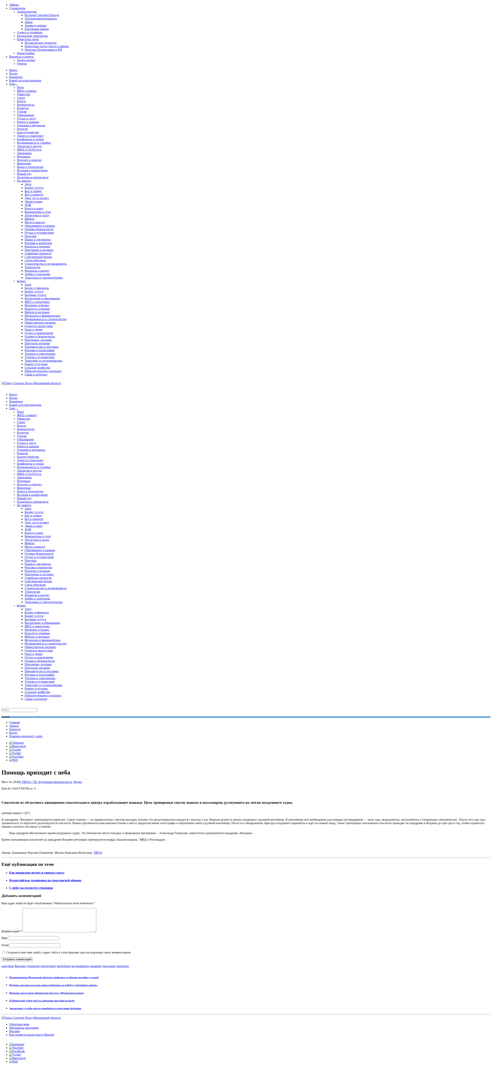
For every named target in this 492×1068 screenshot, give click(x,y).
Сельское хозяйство (37, 367)
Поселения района (37, 29)
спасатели (122, 966)
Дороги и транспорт (30, 135)
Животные (24, 163)
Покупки (31, 236)
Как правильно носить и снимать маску (37, 872)
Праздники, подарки (38, 340)
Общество (23, 94)
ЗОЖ (28, 205)
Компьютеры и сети (38, 212)
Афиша (14, 4)
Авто (28, 184)
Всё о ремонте (34, 194)
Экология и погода (29, 146)
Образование (25, 115)
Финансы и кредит (37, 270)
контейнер (64, 966)
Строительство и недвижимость (46, 263)
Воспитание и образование (42, 298)
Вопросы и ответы (21, 56)
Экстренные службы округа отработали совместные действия (45, 1008)
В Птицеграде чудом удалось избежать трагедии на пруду (42, 1000)
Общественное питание (40, 322)
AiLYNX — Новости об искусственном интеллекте (51, 1047)
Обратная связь (19, 1024)
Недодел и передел (29, 160)
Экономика (24, 153)
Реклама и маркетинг (38, 243)
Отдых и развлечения (39, 333)
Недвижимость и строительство (45, 319)
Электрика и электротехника (44, 277)
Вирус (13, 70)
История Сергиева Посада (42, 15)
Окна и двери (33, 329)
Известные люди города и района (47, 46)
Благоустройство (28, 132)
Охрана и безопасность (40, 336)
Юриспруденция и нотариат (43, 371)
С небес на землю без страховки (31, 887)
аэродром (8, 966)
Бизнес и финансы (37, 288)
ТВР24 (98, 852)
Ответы (22, 63)
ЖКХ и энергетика (37, 301)
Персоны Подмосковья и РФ (43, 49)
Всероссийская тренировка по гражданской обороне (45, 880)
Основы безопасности (39, 229)
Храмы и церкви (36, 25)
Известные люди (28, 39)
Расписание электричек (32, 35)
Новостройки (26, 53)
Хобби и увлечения (37, 274)
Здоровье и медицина (31, 125)
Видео (13, 73)
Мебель (29, 218)
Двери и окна (33, 201)
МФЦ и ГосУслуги (29, 149)
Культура (23, 108)
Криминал (16, 77)
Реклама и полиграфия (39, 350)
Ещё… (13, 84)
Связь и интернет (36, 374)
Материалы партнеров (24, 1027)
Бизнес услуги (34, 187)
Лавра (28, 22)
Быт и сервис (33, 191)
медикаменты (80, 966)
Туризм (22, 111)
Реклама (14, 1031)
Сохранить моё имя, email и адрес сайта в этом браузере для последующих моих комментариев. (68, 952)
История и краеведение (32, 170)
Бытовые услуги (35, 295)
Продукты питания (37, 343)
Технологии (32, 267)
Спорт (21, 97)
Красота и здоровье (37, 308)
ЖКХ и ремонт (27, 90)
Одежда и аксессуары (39, 326)
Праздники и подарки (39, 250)
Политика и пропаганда (32, 177)
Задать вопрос (26, 60)
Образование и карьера (40, 225)
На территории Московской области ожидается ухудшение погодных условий (53, 977)
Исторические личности (41, 42)
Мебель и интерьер (37, 312)
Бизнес (21, 281)
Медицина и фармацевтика (42, 315)
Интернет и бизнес (37, 305)
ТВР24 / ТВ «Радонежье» (38, 782)
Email (5, 945)
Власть (21, 101)
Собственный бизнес (38, 256)
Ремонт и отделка (36, 364)
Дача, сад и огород (37, 198)
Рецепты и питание (37, 246)
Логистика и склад (37, 215)
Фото (20, 87)
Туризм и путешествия (39, 357)
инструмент (48, 966)
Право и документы (38, 239)
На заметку (24, 180)
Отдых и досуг (26, 118)
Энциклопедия (27, 11)
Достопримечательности (41, 18)
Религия (22, 128)
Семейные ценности (38, 253)
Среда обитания (35, 260)
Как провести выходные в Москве (31, 1034)
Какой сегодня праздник (25, 80)
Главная (14, 722)
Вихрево (20, 966)
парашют (96, 966)
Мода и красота (35, 222)
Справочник (17, 8)
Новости (15, 729)
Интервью (23, 156)
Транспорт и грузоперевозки (43, 360)
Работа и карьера (28, 122)
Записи (14, 725)
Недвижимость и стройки (34, 142)
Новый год (24, 173)
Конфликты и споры (30, 139)
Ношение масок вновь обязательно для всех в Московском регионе (46, 993)
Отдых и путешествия (39, 232)
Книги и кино (34, 208)
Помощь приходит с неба (25, 736)
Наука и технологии (30, 167)
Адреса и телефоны (29, 32)
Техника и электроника (40, 353)
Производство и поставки (42, 346)
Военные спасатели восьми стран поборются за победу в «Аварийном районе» (53, 985)
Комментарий (12, 931)
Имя (4, 938)
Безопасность (25, 104)
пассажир (109, 966)
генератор (33, 966)
